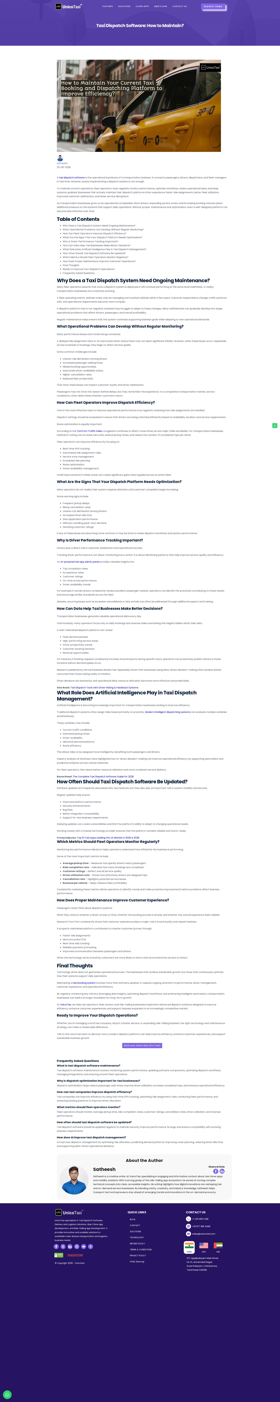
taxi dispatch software (72, 177)
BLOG (132, 1219)
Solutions (124, 6)
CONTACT (135, 1225)
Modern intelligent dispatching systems (167, 712)
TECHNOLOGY (137, 1237)
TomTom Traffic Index (89, 431)
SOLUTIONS (135, 1231)
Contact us (180, 6)
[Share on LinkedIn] (222, 1171)
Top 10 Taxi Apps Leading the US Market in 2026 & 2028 (108, 837)
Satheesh (62, 163)
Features (108, 6)
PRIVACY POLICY (138, 1255)
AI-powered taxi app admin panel (80, 561)
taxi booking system (84, 983)
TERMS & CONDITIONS (141, 1249)
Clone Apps (142, 6)
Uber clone (160, 6)
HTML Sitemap (137, 1261)
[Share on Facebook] (215, 1171)
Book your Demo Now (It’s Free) (142, 1045)
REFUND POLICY (137, 1243)
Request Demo (213, 6)
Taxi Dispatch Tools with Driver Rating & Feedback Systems (104, 687)
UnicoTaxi (65, 1004)
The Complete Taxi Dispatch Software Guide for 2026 (103, 776)
